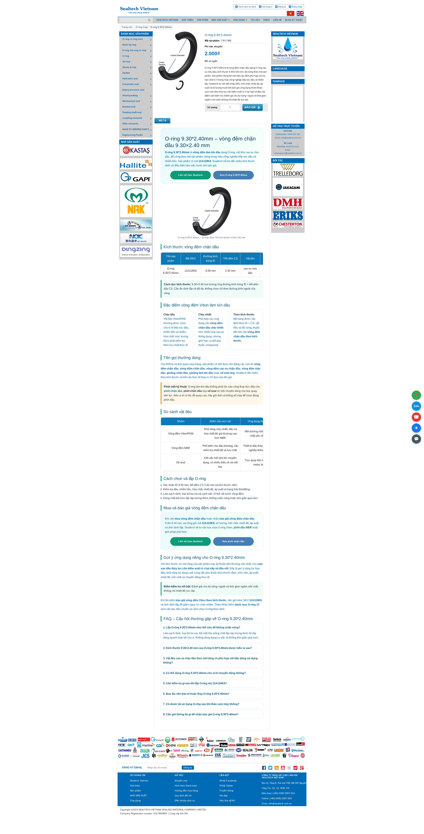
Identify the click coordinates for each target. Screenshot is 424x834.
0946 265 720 (294, 134)
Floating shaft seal (132, 112)
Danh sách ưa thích (247, 7)
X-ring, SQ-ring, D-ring (134, 50)
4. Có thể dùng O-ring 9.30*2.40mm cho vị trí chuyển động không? (204, 673)
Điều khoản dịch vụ (185, 800)
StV (186, 813)
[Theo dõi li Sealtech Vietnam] (277, 767)
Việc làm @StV (227, 800)
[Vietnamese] (290, 13)
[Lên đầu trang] (412, 816)
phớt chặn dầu (173, 391)
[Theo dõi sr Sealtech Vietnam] (295, 767)
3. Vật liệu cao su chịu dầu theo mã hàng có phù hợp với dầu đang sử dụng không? (210, 660)
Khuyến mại (181, 780)
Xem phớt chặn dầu (233, 541)
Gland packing (130, 95)
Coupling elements (132, 118)
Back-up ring (129, 44)
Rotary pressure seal (133, 90)
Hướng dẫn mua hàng (186, 790)
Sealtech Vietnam (139, 780)
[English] (299, 13)
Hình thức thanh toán (186, 785)
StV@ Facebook (228, 780)
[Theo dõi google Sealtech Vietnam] (302, 767)
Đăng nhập (297, 7)
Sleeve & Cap (129, 67)
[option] (178, 85)
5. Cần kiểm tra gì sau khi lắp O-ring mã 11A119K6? (195, 683)
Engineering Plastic (132, 135)
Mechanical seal (131, 101)
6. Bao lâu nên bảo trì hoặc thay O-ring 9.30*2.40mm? (196, 693)
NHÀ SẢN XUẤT (138, 795)
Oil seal (126, 61)
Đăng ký (282, 7)
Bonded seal (128, 106)
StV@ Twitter (226, 785)
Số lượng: (212, 107)
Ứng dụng (135, 800)
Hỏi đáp (223, 795)
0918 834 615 (292, 146)
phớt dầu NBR (243, 527)
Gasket (126, 73)
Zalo (416, 406)
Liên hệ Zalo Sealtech (190, 175)
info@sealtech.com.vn (291, 138)
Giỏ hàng (267, 7)
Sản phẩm (135, 790)
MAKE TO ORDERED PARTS (135, 129)
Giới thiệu (135, 785)
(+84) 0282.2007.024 (284, 793)
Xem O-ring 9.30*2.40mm (233, 175)
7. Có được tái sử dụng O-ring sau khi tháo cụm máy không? (201, 704)
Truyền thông (226, 790)
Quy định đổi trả (183, 795)
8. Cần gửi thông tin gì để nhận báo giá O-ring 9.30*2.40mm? (200, 714)
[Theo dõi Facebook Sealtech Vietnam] (264, 767)
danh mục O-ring (245, 604)
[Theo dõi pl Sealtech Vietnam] (289, 767)
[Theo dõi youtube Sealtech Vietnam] (283, 767)
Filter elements (130, 123)
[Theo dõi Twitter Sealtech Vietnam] (270, 767)
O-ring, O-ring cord (132, 39)
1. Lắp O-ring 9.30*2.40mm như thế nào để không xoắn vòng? (201, 627)
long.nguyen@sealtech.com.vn (288, 153)
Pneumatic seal (130, 84)
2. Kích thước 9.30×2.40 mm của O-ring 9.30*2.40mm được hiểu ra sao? (207, 648)
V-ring (125, 56)
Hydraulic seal (130, 78)
